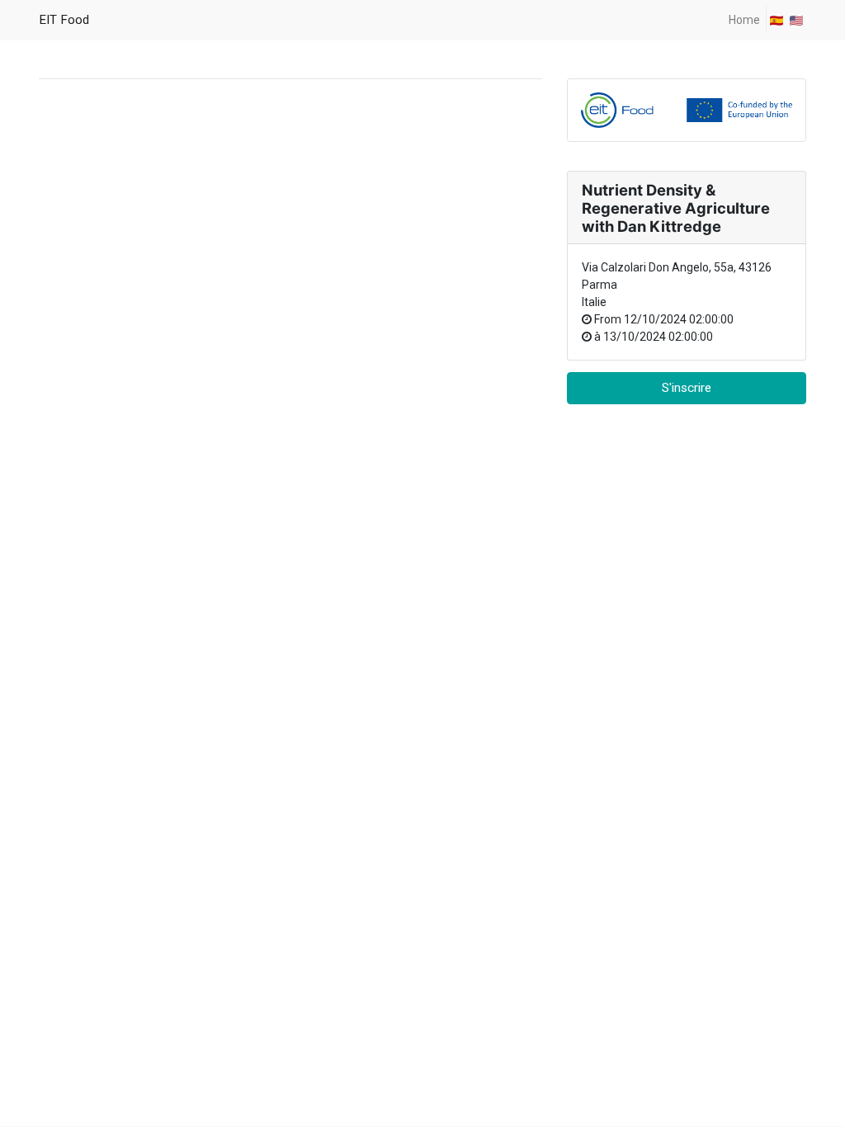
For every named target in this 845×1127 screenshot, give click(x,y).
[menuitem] (744, 20)
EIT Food (64, 19)
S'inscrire (686, 387)
